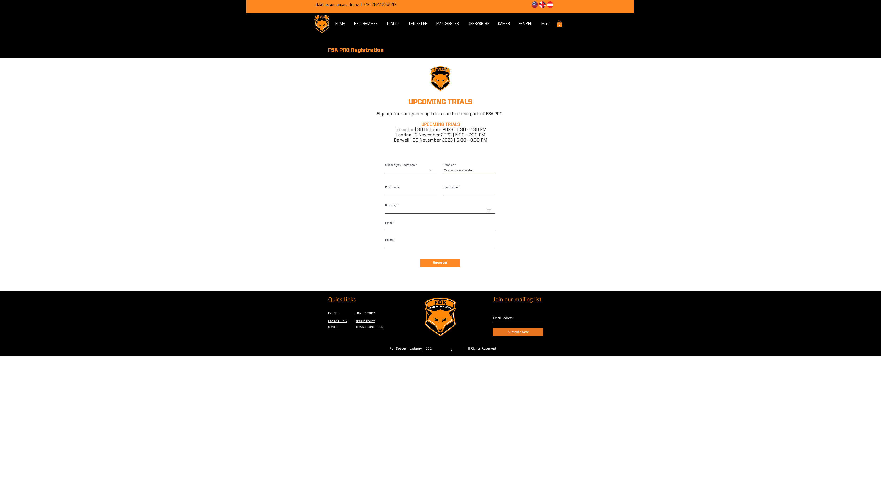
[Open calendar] (489, 210)
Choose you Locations (400, 164)
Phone (389, 239)
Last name (451, 187)
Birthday (392, 205)
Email (389, 222)
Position (449, 164)
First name (392, 187)
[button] (559, 23)
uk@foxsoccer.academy (336, 5)
